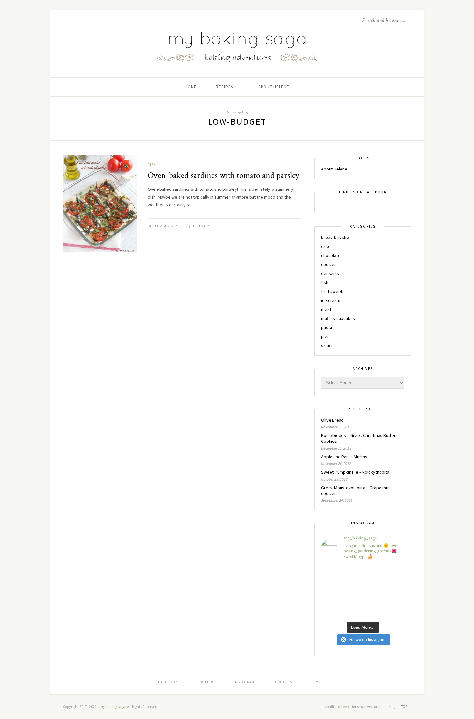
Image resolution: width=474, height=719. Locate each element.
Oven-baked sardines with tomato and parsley (223, 175)
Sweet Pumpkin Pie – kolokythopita (355, 472)
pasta (326, 327)
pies (325, 336)
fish (152, 164)
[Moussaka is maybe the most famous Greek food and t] (391, 592)
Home (191, 87)
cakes (327, 246)
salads (327, 345)
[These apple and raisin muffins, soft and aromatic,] (391, 574)
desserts (330, 273)
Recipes (224, 87)
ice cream (330, 300)
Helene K (201, 225)
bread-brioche (335, 237)
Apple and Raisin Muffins (344, 457)
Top (404, 706)
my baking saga (112, 706)
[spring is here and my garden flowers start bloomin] (362, 609)
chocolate (331, 255)
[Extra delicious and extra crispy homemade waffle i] (362, 574)
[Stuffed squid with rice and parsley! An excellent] (334, 592)
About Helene (273, 87)
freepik (346, 706)
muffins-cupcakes (338, 318)
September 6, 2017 (166, 225)
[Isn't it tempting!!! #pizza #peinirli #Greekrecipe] (391, 609)
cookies (329, 264)
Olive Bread (332, 420)
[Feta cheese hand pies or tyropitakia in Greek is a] (334, 574)
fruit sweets (333, 291)
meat (326, 309)
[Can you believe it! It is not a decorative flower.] (334, 609)
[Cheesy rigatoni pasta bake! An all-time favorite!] (362, 592)
